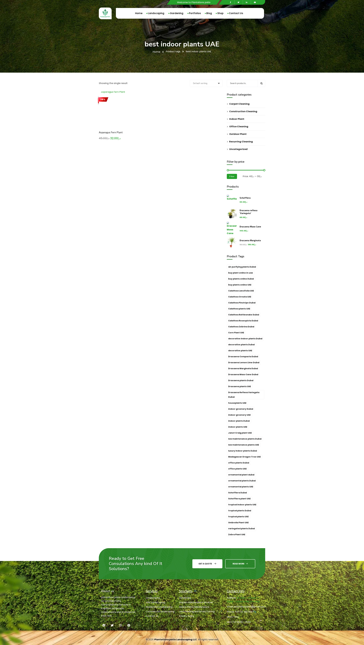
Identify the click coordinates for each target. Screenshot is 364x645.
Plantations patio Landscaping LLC (175, 639)
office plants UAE (237, 468)
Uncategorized (238, 149)
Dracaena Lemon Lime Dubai (243, 362)
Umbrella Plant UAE (238, 522)
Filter (231, 176)
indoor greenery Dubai (240, 409)
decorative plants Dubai (241, 344)
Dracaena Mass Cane (250, 226)
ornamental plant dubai (241, 474)
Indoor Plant (236, 119)
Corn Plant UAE (236, 332)
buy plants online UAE (239, 284)
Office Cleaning (238, 126)
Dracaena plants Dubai (240, 380)
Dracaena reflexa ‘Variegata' (248, 212)
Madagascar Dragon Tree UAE (244, 456)
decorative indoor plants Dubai (245, 338)
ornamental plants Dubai (242, 480)
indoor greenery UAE (239, 414)
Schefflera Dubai (237, 492)
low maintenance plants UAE (243, 444)
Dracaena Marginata (250, 240)
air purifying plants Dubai (242, 266)
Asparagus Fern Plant (111, 132)
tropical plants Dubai (239, 510)
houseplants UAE (237, 403)
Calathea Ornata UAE (239, 296)
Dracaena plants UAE (239, 386)
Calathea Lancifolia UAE (241, 290)
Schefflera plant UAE (239, 498)
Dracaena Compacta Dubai (243, 356)
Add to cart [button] (131, 95)
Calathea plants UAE (239, 308)
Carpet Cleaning (239, 104)
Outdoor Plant (238, 134)
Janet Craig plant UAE (240, 432)
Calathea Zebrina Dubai (241, 326)
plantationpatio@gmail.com (249, 606)
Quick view (131, 115)
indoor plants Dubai (239, 420)
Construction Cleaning (243, 111)
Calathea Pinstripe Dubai (242, 302)
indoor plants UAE (237, 426)
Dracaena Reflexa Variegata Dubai (243, 394)
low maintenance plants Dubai (244, 438)
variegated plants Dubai (241, 528)
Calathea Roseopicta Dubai (243, 320)
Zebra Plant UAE (236, 534)
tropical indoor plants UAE (242, 504)
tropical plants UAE (238, 516)
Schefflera (245, 197)
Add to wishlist (131, 108)
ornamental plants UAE (240, 486)
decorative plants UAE (240, 350)
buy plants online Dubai (241, 278)
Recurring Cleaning (241, 141)
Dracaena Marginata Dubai (243, 368)
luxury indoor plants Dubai (242, 450)
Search (261, 83)
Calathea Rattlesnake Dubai (243, 314)
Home (156, 52)
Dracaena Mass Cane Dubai (243, 374)
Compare (131, 102)
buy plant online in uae (240, 272)
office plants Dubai (238, 462)
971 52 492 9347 (245, 611)
